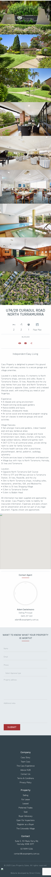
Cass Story (25, 757)
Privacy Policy (25, 782)
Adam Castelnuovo (25, 610)
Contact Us (25, 774)
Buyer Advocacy (25, 816)
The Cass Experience (26, 765)
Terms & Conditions (25, 778)
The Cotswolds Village (25, 828)
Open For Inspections (25, 820)
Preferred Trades (26, 807)
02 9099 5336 (26, 848)
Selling (25, 795)
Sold (25, 811)
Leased (25, 803)
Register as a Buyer (25, 824)
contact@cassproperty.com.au (26, 853)
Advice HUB (25, 770)
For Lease (25, 799)
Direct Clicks (34, 873)
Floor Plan (37, 329)
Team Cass (25, 761)
